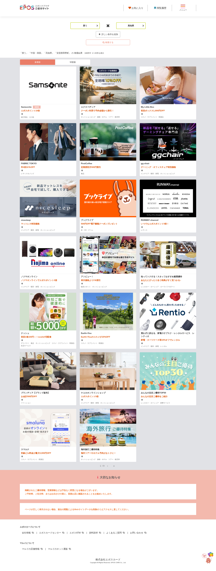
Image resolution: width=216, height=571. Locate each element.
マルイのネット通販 (58, 549)
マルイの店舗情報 (31, 549)
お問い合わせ (137, 532)
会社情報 (26, 532)
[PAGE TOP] (208, 556)
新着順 (37, 62)
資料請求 (93, 532)
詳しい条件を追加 (109, 34)
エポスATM (75, 532)
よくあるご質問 (114, 532)
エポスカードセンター (50, 532)
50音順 (73, 62)
